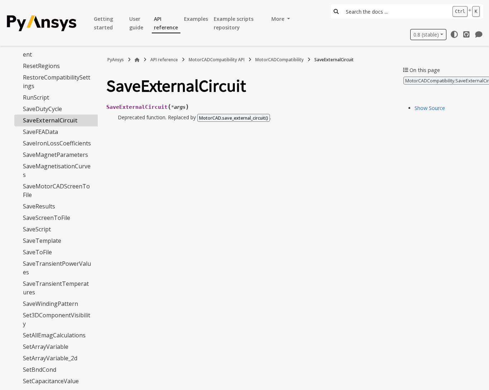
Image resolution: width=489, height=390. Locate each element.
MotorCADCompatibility (279, 60)
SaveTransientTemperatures (56, 288)
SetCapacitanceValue (51, 381)
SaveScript (37, 229)
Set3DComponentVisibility (56, 319)
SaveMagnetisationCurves (57, 170)
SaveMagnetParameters (55, 155)
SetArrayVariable (45, 347)
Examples (196, 18)
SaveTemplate (42, 241)
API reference (166, 23)
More (278, 18)
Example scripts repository (233, 23)
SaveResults (39, 206)
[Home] (137, 60)
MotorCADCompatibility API (217, 60)
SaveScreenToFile (46, 218)
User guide (136, 23)
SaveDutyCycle (42, 109)
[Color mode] (454, 34)
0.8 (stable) (426, 34)
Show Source (430, 108)
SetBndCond (39, 370)
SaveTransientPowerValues (57, 268)
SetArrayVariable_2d (50, 358)
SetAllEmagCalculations (54, 335)
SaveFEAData (40, 132)
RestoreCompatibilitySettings (56, 81)
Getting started (103, 23)
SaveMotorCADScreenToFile (56, 190)
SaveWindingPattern (50, 304)
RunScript (36, 97)
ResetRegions (41, 66)
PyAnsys (115, 60)
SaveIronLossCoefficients (57, 143)
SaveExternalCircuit (50, 120)
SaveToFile (37, 252)
